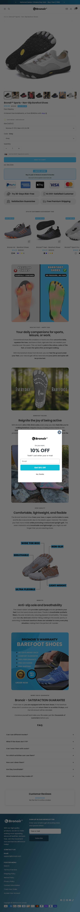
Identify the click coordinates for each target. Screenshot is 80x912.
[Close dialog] (59, 432)
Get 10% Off (40, 467)
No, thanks (40, 474)
